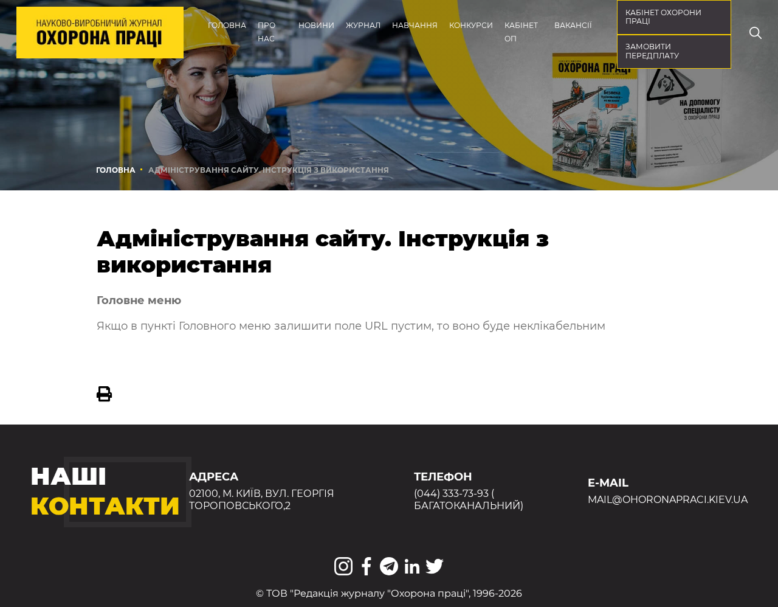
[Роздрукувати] (104, 394)
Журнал (363, 25)
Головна (227, 25)
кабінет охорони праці (663, 17)
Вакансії (573, 25)
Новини (316, 25)
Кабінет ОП (521, 32)
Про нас (266, 32)
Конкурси (471, 25)
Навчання (415, 25)
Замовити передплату (652, 51)
